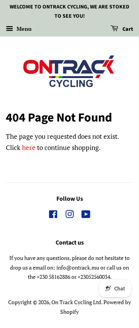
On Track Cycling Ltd (76, 302)
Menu (23, 28)
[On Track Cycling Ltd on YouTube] (85, 215)
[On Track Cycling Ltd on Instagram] (69, 215)
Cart (127, 29)
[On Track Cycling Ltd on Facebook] (53, 215)
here (29, 147)
